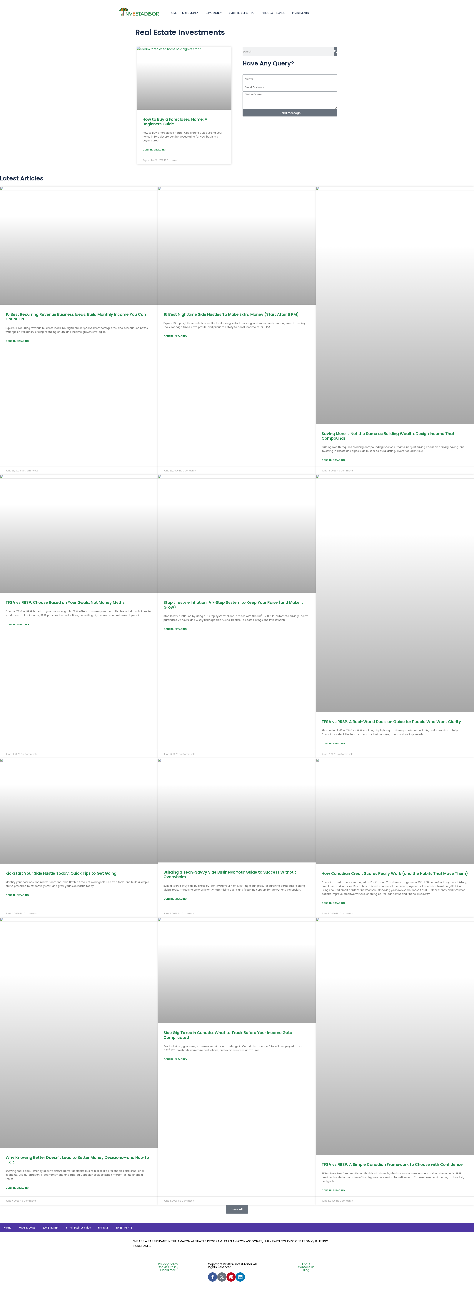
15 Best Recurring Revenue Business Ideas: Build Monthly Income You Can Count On (76, 317)
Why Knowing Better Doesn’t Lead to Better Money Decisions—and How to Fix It (77, 1160)
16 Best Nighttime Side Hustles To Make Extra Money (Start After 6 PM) (231, 314)
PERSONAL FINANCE (273, 13)
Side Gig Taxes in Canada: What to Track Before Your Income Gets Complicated (227, 1035)
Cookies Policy (168, 1267)
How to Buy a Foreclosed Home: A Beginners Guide (175, 122)
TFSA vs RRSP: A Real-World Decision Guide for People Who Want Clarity (391, 721)
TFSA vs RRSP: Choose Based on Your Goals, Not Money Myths (65, 602)
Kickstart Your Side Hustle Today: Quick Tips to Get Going (61, 873)
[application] (200, 13)
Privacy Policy (168, 1264)
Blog (306, 1270)
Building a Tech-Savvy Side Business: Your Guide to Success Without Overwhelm (229, 874)
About (306, 1264)
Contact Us (306, 1267)
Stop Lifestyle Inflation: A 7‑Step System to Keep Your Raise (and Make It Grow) (233, 605)
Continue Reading (154, 149)
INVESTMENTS (300, 13)
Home (7, 1227)
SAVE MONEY (214, 13)
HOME (173, 13)
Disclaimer (168, 1270)
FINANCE (103, 1227)
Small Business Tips (241, 13)
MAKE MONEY (190, 13)
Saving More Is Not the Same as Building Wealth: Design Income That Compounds (388, 436)
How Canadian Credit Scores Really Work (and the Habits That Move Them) (395, 873)
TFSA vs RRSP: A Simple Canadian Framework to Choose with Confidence (392, 1164)
